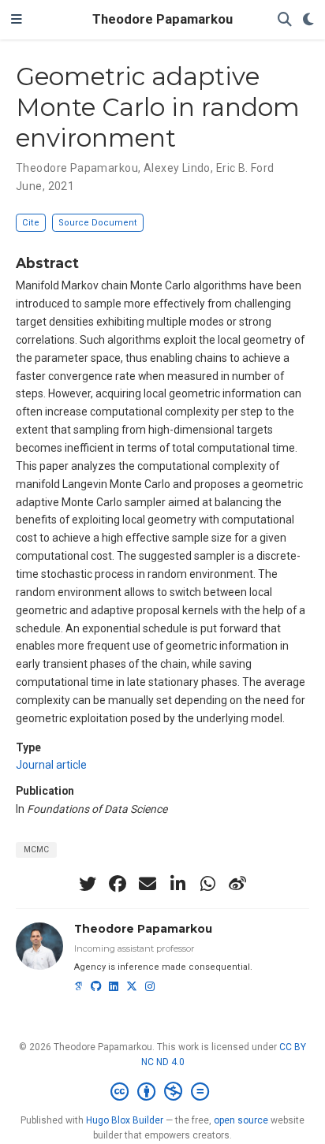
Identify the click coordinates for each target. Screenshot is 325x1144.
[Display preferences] (308, 20)
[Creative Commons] (162, 1092)
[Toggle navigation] (16, 19)
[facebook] (117, 884)
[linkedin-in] (177, 884)
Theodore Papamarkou (162, 19)
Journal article (51, 764)
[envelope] (147, 884)
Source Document (97, 223)
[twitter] (87, 884)
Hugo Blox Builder (124, 1120)
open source (241, 1120)
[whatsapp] (207, 884)
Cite (30, 223)
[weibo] (237, 884)
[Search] (285, 20)
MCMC (36, 849)
